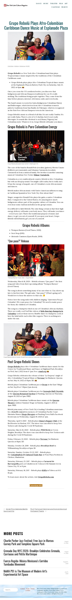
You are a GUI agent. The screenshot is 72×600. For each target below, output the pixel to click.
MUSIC (45, 3)
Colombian (11, 66)
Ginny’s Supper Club (48, 421)
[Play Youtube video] (36, 146)
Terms (28, 588)
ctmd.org (42, 371)
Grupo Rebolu (14, 366)
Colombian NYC (36, 485)
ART (66, 3)
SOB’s (44, 470)
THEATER (53, 3)
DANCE (38, 3)
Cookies (27, 590)
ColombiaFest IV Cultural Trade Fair (26, 455)
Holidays (16, 66)
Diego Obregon (28, 414)
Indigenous (22, 66)
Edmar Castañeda (41, 175)
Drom (44, 384)
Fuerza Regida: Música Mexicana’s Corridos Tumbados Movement (26, 562)
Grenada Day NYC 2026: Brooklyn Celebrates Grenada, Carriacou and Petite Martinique (32, 552)
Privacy (33, 588)
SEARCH (64, 7)
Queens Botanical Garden (24, 394)
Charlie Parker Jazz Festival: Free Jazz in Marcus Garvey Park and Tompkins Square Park (29, 542)
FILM (61, 3)
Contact (22, 588)
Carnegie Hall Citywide (53, 391)
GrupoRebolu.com (46, 477)
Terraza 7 (41, 378)
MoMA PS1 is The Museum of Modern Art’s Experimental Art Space (25, 573)
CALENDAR (55, 7)
